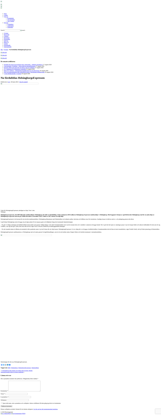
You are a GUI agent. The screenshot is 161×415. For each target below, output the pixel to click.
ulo (9, 82)
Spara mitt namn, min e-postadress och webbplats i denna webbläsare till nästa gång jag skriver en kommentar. (32, 403)
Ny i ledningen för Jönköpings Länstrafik (15, 69)
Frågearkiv (10, 27)
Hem (5, 13)
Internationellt (7, 47)
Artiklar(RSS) (7, 413)
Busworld (6, 34)
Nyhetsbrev (10, 24)
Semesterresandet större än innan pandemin (12, 372)
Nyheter (6, 33)
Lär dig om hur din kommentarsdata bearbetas (45, 409)
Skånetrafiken (35, 367)
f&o (2, 49)
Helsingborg (14, 367)
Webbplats (3, 400)
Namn (3, 394)
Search (2, 30)
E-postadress (4, 397)
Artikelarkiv (10, 25)
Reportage (6, 37)
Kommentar (4, 391)
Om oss (6, 16)
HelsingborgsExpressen (24, 367)
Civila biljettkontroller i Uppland (12, 73)
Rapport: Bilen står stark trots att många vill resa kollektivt (19, 67)
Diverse (6, 22)
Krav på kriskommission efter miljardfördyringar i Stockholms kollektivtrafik (24, 72)
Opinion (6, 36)
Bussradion (7, 39)
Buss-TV (6, 42)
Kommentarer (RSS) (19, 413)
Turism (6, 43)
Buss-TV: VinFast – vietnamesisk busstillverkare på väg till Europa (21, 70)
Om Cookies (10, 21)
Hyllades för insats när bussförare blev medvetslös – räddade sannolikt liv (23, 64)
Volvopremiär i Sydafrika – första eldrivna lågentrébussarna (19, 66)
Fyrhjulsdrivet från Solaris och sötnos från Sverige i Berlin (17, 370)
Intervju (6, 40)
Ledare (6, 15)
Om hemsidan (11, 19)
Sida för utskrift (23, 82)
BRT (9, 367)
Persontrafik (7, 45)
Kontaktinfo (10, 18)
